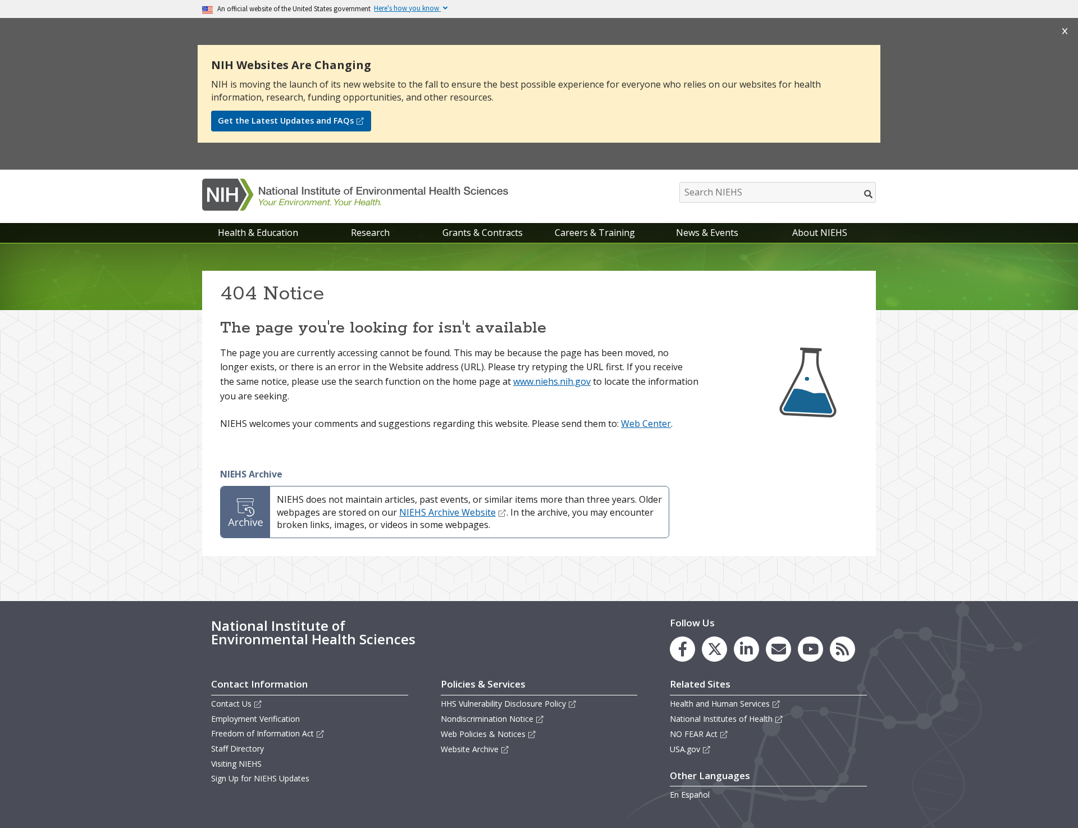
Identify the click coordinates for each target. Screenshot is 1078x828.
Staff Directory (237, 748)
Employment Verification (255, 718)
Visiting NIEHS (236, 763)
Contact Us (231, 703)
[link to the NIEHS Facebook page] (682, 649)
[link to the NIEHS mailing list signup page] (778, 649)
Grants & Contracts (482, 232)
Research (370, 232)
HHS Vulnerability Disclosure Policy (503, 703)
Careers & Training (595, 232)
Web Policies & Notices (483, 734)
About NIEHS (819, 232)
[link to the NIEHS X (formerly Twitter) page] (714, 649)
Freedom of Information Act (262, 733)
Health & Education (258, 232)
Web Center (646, 423)
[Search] (868, 194)
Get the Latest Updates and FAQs (286, 120)
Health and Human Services (720, 703)
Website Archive (470, 749)
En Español (690, 794)
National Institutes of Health (721, 718)
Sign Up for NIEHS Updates (260, 778)
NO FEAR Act (694, 734)
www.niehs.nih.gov (552, 381)
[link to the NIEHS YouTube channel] (810, 649)
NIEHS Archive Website (447, 512)
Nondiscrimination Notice (487, 718)
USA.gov (685, 749)
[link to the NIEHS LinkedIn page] (746, 649)
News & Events (707, 232)
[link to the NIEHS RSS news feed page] (842, 649)
